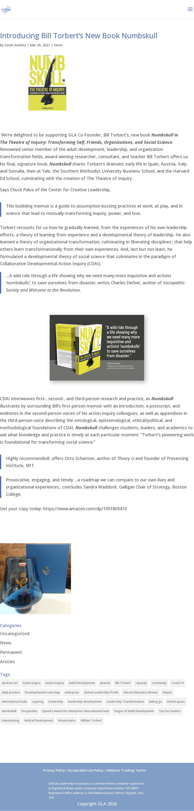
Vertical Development (38, 720)
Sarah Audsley (15, 45)
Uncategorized (14, 633)
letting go (155, 702)
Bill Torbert (123, 683)
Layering (38, 702)
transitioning (10, 720)
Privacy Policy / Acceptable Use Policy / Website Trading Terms (94, 770)
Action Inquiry (54, 683)
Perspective (29, 711)
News (58, 45)
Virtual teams (67, 720)
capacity (141, 683)
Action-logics (31, 683)
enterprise (72, 692)
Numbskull (9, 711)
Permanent (11, 652)
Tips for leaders (170, 711)
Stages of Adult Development (134, 711)
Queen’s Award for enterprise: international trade (75, 711)
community (159, 683)
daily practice (11, 692)
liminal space (176, 702)
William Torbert (91, 720)
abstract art (10, 683)
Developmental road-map (42, 692)
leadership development (84, 702)
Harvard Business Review (140, 692)
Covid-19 (178, 683)
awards (105, 683)
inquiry (167, 692)
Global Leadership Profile (101, 692)
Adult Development (82, 683)
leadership (55, 702)
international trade (14, 702)
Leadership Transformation (125, 702)
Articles (7, 661)
